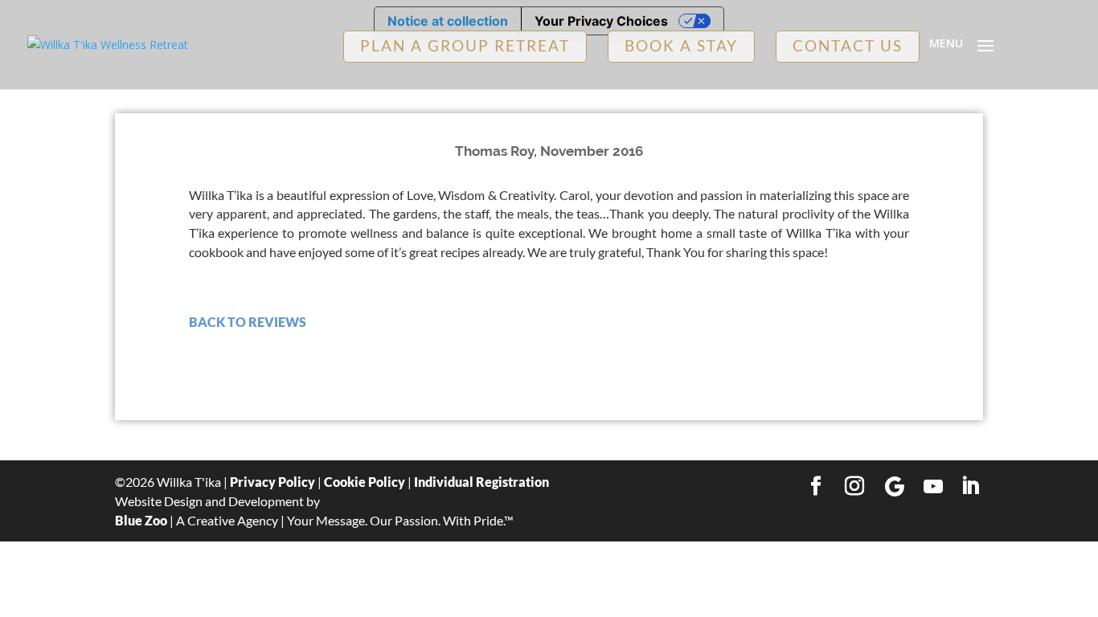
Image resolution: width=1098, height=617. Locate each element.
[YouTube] (933, 486)
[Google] (895, 486)
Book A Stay (681, 46)
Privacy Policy (272, 481)
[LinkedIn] (970, 486)
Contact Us (848, 46)
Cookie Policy (364, 481)
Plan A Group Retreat (465, 46)
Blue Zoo (141, 520)
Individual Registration (481, 481)
